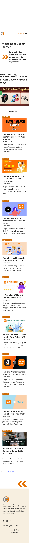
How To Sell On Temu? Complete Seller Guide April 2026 (12, 451)
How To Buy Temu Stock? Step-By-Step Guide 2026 (14, 335)
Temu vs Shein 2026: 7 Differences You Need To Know (13, 220)
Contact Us (14, 534)
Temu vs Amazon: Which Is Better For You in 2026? (14, 372)
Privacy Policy (14, 532)
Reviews (5, 158)
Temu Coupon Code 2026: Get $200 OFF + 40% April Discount (14, 136)
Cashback (6, 116)
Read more (6, 152)
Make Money (7, 430)
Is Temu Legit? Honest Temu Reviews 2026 (12, 296)
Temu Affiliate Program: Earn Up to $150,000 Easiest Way (13, 178)
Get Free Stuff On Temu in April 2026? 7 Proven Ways (14, 79)
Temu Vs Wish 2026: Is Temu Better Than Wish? (13, 412)
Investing (6, 317)
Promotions (7, 240)
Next (13, 472)
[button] (14, 33)
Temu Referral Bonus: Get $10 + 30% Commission (14, 259)
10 (8, 472)
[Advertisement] (14, 15)
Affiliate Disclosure (14, 530)
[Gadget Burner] (2, 33)
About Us (14, 529)
